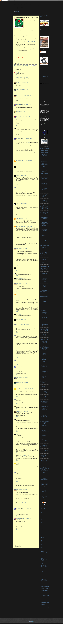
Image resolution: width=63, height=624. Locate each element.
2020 (41, 523)
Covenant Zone (44, 235)
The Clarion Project (44, 222)
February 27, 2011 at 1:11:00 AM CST (23, 335)
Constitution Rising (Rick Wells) (44, 231)
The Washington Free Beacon (44, 479)
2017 (41, 527)
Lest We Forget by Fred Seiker (44, 343)
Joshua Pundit (44, 334)
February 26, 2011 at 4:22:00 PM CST (27, 160)
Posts (41, 51)
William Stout (18, 218)
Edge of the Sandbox (44, 260)
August (42, 543)
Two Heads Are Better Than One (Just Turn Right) (44, 469)
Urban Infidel (44, 473)
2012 (41, 534)
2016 (41, 529)
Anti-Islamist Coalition (44, 171)
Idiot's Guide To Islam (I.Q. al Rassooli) (44, 311)
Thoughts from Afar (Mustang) (44, 460)
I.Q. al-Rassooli (44, 323)
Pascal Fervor (44, 387)
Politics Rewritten (44, 402)
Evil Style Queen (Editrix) (44, 269)
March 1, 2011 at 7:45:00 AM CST (24, 502)
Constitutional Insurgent (44, 230)
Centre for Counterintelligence (44, 217)
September (42, 541)
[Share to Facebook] (34, 65)
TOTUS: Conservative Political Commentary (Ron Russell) (44, 464)
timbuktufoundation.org (20, 348)
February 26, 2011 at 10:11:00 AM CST (27, 104)
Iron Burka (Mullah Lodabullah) (44, 324)
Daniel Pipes (44, 396)
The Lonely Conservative (44, 450)
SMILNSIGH (44, 434)
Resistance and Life (44, 417)
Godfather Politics (44, 300)
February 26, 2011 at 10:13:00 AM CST (23, 111)
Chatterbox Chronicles (44, 218)
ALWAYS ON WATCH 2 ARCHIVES (44, 152)
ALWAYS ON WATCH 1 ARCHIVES (44, 150)
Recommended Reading (44, 566)
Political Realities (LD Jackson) (44, 401)
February (42, 551)
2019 (41, 525)
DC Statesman (44, 248)
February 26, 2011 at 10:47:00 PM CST (23, 283)
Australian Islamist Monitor (44, 183)
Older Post (37, 550)
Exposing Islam (44, 272)
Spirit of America (44, 439)
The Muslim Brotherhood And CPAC (45, 586)
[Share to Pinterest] (35, 65)
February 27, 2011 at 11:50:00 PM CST (28, 463)
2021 (41, 522)
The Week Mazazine (44, 480)
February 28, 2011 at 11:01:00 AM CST (25, 484)
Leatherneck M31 (44, 342)
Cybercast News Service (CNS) (44, 242)
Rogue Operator (44, 423)
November (42, 538)
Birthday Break (43, 558)
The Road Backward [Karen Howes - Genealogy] (44, 422)
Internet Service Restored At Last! (45, 609)
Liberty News (44, 346)
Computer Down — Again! (44, 561)
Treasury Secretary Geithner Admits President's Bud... (44, 573)
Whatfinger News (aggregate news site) (44, 486)
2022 (41, 520)
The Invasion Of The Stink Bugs (44, 577)
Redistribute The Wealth (44, 598)
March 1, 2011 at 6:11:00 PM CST (26, 508)
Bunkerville (17, 77)
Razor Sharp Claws (44, 410)
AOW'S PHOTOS (44, 182)
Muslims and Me (44, 367)
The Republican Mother (44, 416)
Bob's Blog (44, 205)
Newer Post (15, 550)
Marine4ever (44, 353)
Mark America (44, 354)
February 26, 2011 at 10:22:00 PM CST (22, 278)
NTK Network (44, 383)
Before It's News (44, 189)
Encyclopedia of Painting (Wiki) (44, 265)
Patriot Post (44, 388)
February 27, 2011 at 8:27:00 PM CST (23, 434)
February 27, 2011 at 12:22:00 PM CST (23, 399)
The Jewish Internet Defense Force (44, 330)
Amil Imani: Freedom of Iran (44, 167)
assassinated (28, 142)
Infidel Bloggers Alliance (44, 316)
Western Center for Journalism (44, 483)
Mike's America (44, 359)
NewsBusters (44, 375)
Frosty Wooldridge (44, 290)
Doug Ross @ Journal (44, 258)
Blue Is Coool (44, 204)
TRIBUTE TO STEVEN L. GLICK (44, 134)
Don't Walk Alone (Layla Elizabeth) (44, 256)
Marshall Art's (44, 355)
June (42, 545)
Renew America (44, 415)
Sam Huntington (42, 509)
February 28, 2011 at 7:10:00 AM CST (23, 471)
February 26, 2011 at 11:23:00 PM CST (22, 319)
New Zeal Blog (44, 376)
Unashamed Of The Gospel (44, 470)
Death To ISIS (44, 249)
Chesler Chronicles (44, 219)
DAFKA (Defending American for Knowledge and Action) (44, 246)
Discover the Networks (44, 255)
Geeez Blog (44, 295)
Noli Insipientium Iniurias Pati (44, 378)
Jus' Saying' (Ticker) (44, 336)
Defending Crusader (44, 252)
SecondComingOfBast (19, 160)
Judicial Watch (44, 335)
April (42, 548)
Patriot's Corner (44, 390)
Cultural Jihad (44, 240)
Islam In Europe (44, 325)
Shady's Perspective (44, 429)
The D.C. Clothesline (44, 247)
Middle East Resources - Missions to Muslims (44, 361)
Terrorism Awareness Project (44, 447)
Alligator (17, 382)
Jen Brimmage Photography (44, 329)
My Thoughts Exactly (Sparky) (44, 370)
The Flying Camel (44, 279)
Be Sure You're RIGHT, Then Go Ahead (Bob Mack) (44, 192)
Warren (17, 186)
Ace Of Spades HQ (44, 154)
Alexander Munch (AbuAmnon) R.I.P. (44, 158)
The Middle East (22, 66)
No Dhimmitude (44, 377)
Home (26, 550)
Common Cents (44, 225)
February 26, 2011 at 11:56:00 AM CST (25, 116)
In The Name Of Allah (44, 319)
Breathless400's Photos (44, 209)
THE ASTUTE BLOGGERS (44, 449)
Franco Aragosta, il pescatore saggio (44, 282)
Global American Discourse (44, 297)
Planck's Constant (44, 398)
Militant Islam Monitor (44, 362)
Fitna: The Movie (44, 278)
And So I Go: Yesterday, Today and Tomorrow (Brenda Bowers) (44, 173)
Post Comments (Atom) (20, 551)
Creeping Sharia (44, 236)
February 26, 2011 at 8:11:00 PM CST (23, 248)
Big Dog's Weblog (44, 194)
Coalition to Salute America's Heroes (44, 224)
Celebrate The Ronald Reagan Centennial (45, 602)
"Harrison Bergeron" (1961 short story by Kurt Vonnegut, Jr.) (44, 305)
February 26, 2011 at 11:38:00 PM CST (23, 324)
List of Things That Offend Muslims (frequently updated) (44, 348)
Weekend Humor (43, 604)
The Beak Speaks (44, 188)
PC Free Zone (44, 391)
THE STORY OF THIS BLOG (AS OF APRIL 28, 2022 (44, 148)
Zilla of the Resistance (44, 496)
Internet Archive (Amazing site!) (44, 318)
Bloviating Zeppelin (18, 419)
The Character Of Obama (44, 590)
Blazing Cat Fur (44, 199)
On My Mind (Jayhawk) (44, 385)
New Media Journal (44, 372)
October (42, 540)
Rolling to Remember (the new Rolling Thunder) (44, 425)
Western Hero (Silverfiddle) (44, 484)
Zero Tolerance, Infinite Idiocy (45, 595)
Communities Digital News (44, 226)
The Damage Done (43, 579)
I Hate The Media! (44, 312)
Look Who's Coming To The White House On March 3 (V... (44, 569)
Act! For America (44, 155)
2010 (41, 613)
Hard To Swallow (44, 302)
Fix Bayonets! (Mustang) (44, 277)
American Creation (44, 163)
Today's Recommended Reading (44, 560)
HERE (18, 63)
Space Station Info (44, 435)
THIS (18, 362)
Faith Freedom (44, 274)
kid (16, 128)
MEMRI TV (44, 358)
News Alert (44, 373)
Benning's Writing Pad (44, 190)
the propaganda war (33, 66)
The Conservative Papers (44, 229)
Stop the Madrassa (44, 442)
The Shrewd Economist (44, 454)
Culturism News (44, 241)
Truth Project (44, 467)
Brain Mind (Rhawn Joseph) (44, 208)
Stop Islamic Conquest (44, 441)
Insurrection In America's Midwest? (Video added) (44, 571)
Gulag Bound (44, 301)
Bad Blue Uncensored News (44, 184)
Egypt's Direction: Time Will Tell (45, 583)
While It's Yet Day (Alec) (44, 487)
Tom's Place (44, 462)
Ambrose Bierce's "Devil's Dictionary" (44, 161)
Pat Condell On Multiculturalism (43, 592)
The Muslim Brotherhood (28, 66)
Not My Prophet (44, 382)
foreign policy (18, 66)
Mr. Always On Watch (44, 365)
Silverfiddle (41, 511)
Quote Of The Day (43, 565)
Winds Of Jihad (44, 491)
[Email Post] (30, 65)
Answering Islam (44, 179)
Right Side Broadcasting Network (44, 420)
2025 (41, 516)
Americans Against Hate (44, 164)
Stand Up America (44, 440)
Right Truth (18, 116)
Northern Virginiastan (44, 380)
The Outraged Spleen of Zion (44, 451)
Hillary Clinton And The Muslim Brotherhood (44, 556)
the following (24, 41)
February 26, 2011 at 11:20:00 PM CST (22, 314)
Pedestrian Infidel (44, 392)
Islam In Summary (44, 328)
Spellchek (44, 436)
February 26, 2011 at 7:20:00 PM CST (22, 203)
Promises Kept (44, 408)
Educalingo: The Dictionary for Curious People (44, 262)
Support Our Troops (44, 445)
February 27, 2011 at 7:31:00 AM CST (23, 377)
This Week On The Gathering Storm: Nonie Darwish (45, 607)
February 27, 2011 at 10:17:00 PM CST (24, 455)
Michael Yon (44, 495)
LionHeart (44, 349)
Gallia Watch (44, 292)
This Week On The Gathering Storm (45, 581)
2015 (41, 530)
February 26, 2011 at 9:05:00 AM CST (23, 82)
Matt (17, 111)
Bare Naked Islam (44, 187)
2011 (41, 536)
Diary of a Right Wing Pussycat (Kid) (44, 254)
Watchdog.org (44, 478)
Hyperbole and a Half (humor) (44, 309)
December (42, 537)
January (42, 611)
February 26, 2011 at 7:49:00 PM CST (27, 226)
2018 (41, 526)
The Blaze (44, 197)
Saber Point (44, 426)
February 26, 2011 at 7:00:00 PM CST (23, 186)
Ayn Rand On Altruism (44, 605)
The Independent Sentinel (44, 314)
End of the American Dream (44, 268)
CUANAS (44, 239)
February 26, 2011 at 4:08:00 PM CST (27, 138)
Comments (42, 52)
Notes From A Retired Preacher (44, 381)
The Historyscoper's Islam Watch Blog (44, 307)
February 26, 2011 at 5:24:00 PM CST (22, 175)
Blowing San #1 (44, 202)
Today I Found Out (44, 461)
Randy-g (17, 72)
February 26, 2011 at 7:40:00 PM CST (25, 218)
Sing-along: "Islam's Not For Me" (44, 431)
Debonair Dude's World (44, 251)
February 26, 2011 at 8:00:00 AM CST (23, 72)
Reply (17, 74)
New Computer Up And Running (44, 554)
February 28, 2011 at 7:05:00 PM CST (23, 489)
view (14, 42)
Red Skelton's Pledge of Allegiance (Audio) (44, 412)
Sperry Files (44, 437)
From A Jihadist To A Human (44, 287)
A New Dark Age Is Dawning (44, 177)
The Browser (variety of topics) (44, 212)
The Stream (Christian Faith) (44, 455)
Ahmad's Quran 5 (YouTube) (44, 156)
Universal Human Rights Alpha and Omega (44, 472)
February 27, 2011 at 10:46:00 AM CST (28, 388)
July (42, 544)
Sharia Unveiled (44, 430)
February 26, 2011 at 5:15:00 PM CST (22, 166)
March (42, 550)
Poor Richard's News (44, 403)
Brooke (17, 82)
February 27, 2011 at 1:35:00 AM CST (23, 359)
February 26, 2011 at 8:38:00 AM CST (24, 77)
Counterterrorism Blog (44, 234)
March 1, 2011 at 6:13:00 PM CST (26, 518)
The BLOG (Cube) (44, 200)
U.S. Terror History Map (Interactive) (44, 475)
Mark (17, 89)
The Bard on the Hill (44, 185)
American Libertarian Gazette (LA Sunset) (44, 166)
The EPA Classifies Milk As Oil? (44, 600)
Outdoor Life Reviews (44, 386)
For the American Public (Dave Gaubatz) (44, 281)
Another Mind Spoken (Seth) (44, 170)
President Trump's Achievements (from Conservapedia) (44, 406)
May (42, 547)
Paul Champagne (18, 95)
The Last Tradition (44, 341)
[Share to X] (33, 65)
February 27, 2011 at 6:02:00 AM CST (27, 366)
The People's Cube (44, 393)
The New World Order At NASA (44, 589)
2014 (41, 532)
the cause (27, 147)
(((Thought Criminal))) (19, 388)
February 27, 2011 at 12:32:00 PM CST (27, 406)
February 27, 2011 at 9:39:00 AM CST (24, 382)
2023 (41, 519)
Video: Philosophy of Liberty (45, 552)
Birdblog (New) (44, 196)
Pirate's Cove (44, 397)
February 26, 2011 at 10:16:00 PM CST (22, 267)
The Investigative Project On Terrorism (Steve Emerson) (44, 321)
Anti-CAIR (44, 180)
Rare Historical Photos (44, 409)
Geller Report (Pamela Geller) (44, 296)
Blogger (33, 621)
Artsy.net (44, 174)
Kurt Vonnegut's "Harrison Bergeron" (44, 340)
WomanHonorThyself (19, 406)
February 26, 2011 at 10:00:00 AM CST (26, 95)
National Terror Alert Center (44, 371)
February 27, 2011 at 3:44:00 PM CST (23, 411)
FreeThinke (44, 286)
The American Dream (44, 178)
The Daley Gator (44, 244)
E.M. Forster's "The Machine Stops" (44, 263)
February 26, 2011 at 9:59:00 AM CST (23, 89)
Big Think (44, 195)
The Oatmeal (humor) (44, 457)
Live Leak (44, 350)
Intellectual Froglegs (44, 317)
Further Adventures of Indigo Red (44, 291)
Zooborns (44, 497)
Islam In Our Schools (44, 326)
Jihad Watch (44, 331)
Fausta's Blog (44, 275)
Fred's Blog (44, 285)
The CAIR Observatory (44, 214)
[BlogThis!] (32, 65)
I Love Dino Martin (44, 313)
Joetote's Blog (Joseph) (44, 333)
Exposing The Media (44, 270)
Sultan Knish (44, 444)
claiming (32, 19)
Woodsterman (44, 492)
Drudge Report (44, 259)
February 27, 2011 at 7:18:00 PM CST (26, 419)
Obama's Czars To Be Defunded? (44, 575)
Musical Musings (44, 366)
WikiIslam (44, 490)
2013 (41, 533)
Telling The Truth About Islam (44, 446)
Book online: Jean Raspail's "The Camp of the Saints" (44, 207)
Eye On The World (44, 273)
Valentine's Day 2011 (44, 584)
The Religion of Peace (44, 452)
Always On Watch (18, 104)
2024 (41, 518)
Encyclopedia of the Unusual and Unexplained (44, 267)
